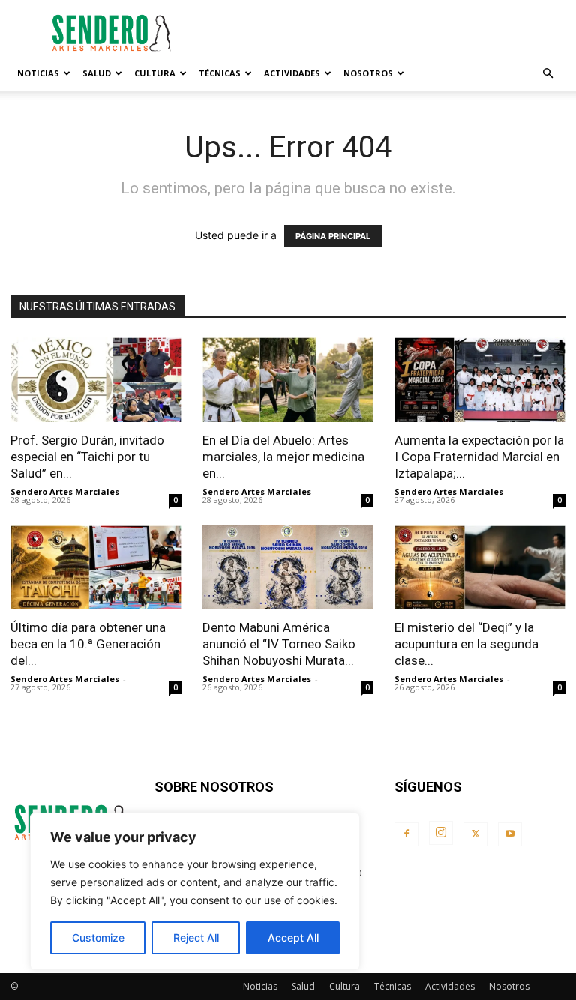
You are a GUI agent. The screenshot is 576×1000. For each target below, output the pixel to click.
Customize (98, 937)
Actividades (292, 73)
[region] (195, 891)
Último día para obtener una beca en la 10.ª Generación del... (88, 644)
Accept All (293, 937)
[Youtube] (510, 834)
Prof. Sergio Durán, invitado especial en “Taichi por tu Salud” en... (87, 457)
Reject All (196, 937)
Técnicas (220, 73)
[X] (476, 834)
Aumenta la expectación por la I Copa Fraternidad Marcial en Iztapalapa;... (479, 457)
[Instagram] (441, 833)
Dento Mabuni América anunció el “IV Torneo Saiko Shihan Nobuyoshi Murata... (279, 644)
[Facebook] (406, 834)
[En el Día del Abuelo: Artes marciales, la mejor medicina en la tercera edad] (288, 379)
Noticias (38, 73)
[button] (548, 74)
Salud (96, 73)
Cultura (155, 73)
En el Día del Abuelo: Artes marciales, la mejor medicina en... (283, 457)
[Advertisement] (389, 32)
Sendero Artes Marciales (64, 491)
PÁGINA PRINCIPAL (333, 236)
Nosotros (368, 73)
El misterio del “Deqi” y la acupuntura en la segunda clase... (466, 644)
